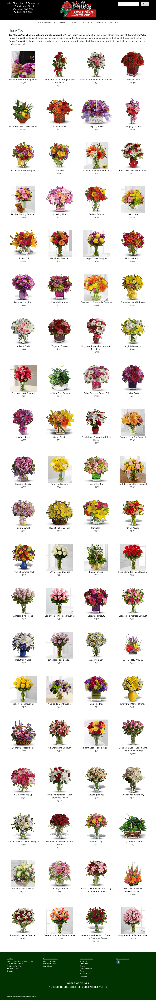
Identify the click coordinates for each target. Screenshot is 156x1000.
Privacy (82, 971)
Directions (10, 971)
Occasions (86, 23)
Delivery (83, 966)
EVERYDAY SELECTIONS (47, 23)
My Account (84, 976)
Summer (73, 23)
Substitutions (85, 973)
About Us (83, 961)
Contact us (84, 964)
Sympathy (100, 23)
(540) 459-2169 (24, 12)
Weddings (114, 23)
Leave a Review (86, 969)
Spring (63, 23)
